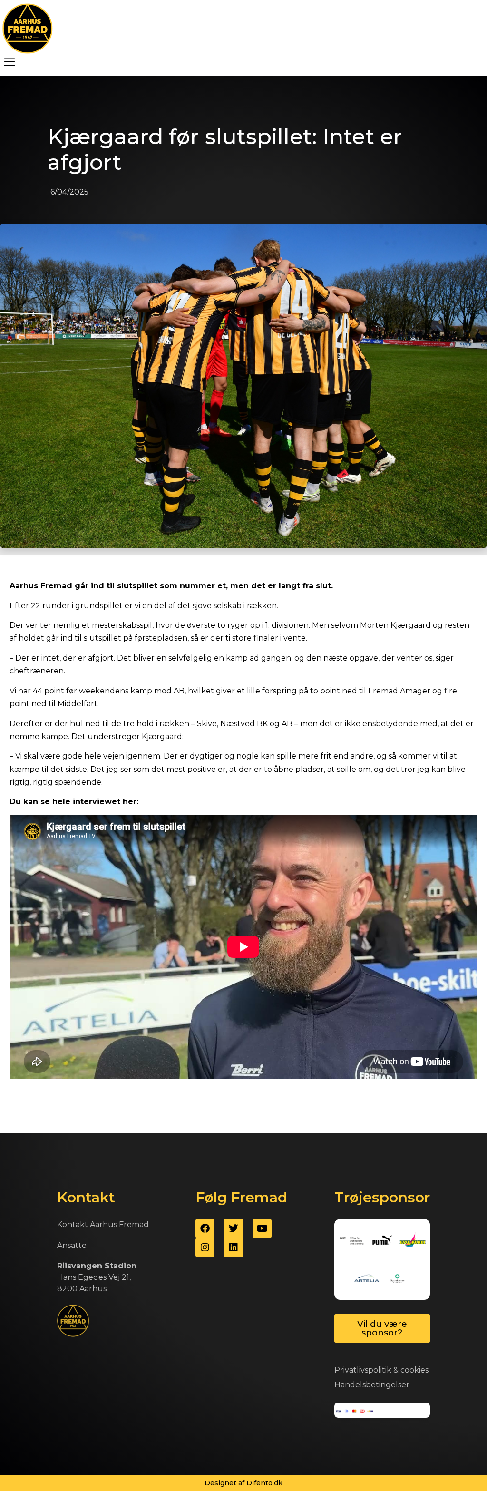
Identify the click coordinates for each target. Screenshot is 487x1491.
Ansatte (72, 1245)
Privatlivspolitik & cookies (381, 1369)
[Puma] (382, 1240)
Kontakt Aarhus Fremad (103, 1224)
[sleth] (351, 1240)
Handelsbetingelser (371, 1384)
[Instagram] (204, 1247)
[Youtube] (262, 1228)
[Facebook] (204, 1228)
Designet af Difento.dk (243, 1483)
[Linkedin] (233, 1247)
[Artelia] (367, 1278)
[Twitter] (233, 1228)
